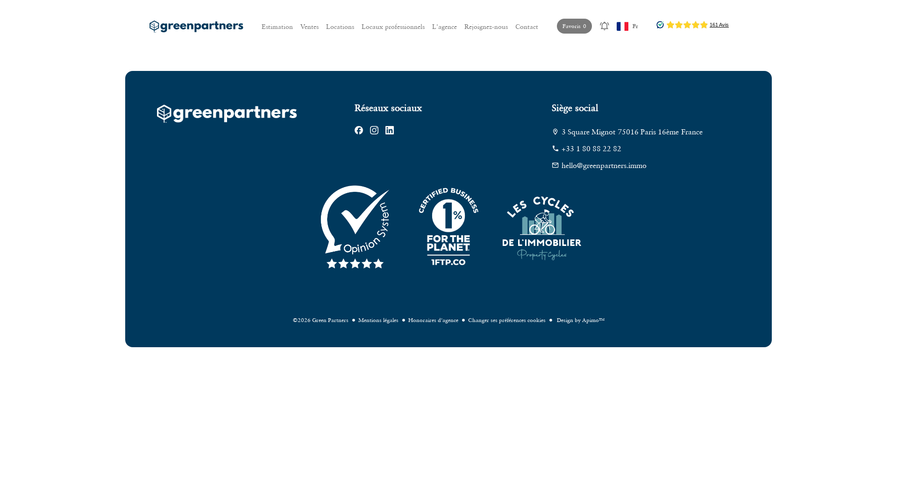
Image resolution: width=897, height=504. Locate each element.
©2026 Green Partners (321, 319)
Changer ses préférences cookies (507, 319)
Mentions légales (378, 319)
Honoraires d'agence (433, 319)
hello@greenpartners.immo (604, 165)
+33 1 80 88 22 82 (591, 148)
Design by (580, 319)
